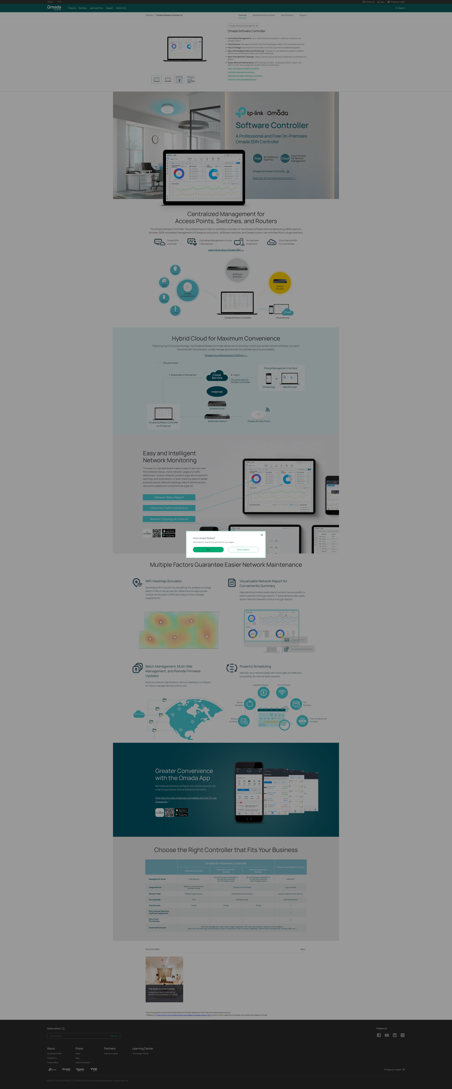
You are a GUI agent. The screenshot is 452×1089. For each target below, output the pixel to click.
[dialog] (226, 544)
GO (208, 549)
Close (262, 535)
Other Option (243, 549)
